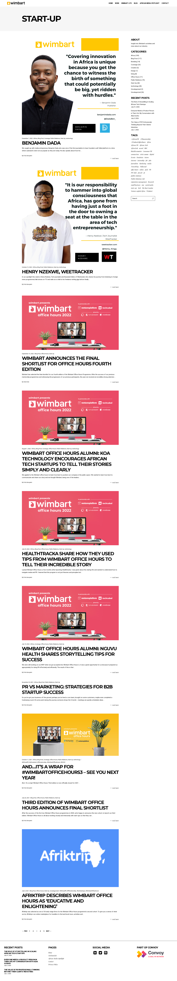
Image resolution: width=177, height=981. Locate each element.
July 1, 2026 (7, 973)
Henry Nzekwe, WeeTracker (57, 271)
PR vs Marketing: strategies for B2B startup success (67, 689)
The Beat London (147, 188)
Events (133, 157)
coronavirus (135, 154)
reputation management (139, 182)
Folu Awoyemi (28, 155)
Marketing (142, 164)
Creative (134, 68)
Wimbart (149, 191)
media (149, 164)
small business (135, 185)
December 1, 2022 (27, 138)
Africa (35, 138)
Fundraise (140, 157)
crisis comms (144, 154)
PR (150, 170)
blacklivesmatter (136, 151)
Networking (135, 167)
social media (149, 185)
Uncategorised (136, 89)
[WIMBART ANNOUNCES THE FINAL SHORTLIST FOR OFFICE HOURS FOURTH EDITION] (70, 323)
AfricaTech (134, 148)
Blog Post (41, 138)
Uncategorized (54, 891)
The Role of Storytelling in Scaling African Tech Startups (20, 952)
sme (143, 185)
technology (69, 138)
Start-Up (63, 138)
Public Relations (55, 138)
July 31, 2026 (8, 955)
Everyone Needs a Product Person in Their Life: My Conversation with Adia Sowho (142, 113)
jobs (150, 160)
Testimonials (52, 956)
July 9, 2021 (25, 891)
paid (146, 170)
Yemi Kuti (26, 382)
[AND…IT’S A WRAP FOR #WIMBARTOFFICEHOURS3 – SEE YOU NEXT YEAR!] (70, 735)
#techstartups (81, 891)
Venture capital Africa (138, 191)
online (142, 170)
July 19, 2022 (26, 644)
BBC (145, 148)
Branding (134, 62)
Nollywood (143, 167)
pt (144, 173)
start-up (134, 188)
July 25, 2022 (26, 549)
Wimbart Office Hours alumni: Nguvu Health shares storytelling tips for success (69, 654)
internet (133, 160)
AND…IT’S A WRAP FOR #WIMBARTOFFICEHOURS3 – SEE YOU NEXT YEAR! (70, 772)
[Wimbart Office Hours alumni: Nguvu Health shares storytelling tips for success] (70, 613)
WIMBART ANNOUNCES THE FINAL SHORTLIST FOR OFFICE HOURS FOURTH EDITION (66, 363)
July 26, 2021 (26, 798)
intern (147, 157)
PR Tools (134, 173)
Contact (50, 961)
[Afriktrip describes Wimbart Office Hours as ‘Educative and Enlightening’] (70, 858)
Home (50, 953)
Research (151, 182)
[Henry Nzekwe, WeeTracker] (70, 215)
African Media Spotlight (56, 959)
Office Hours (45, 353)
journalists (134, 164)
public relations (136, 176)
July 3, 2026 (7, 965)
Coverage (47, 138)
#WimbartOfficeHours (53, 762)
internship (140, 160)
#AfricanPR (25, 762)
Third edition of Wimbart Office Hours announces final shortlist (65, 805)
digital (152, 154)
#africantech (33, 762)
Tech (139, 188)
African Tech (144, 145)
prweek (140, 173)
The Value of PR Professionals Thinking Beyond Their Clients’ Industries (141, 124)
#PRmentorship (41, 762)
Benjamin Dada (41, 143)
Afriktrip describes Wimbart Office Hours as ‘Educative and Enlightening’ (67, 901)
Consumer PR (147, 151)
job (147, 160)
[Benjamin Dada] (70, 86)
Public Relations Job (138, 179)
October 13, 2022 (27, 267)
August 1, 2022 (26, 448)
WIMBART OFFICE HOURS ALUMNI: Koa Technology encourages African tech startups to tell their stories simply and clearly (66, 461)
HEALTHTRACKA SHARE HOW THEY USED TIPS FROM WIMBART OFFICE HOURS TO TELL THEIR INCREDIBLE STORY (68, 559)
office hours (134, 170)
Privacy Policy (53, 964)
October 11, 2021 (27, 759)
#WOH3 (63, 762)
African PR (134, 145)
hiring (133, 74)
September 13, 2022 (28, 353)
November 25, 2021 (27, 682)
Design (133, 71)
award (141, 148)
